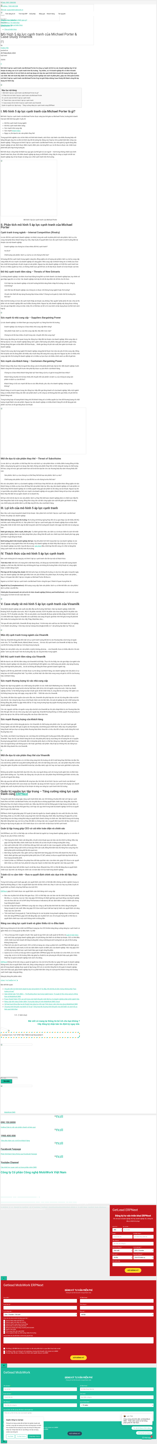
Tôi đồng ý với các (26, 1424)
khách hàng (16, 131)
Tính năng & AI (10, 14)
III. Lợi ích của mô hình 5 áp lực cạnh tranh (16, 98)
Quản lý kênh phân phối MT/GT (15, 1320)
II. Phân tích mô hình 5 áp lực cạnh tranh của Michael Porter (22, 95)
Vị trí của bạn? (137, 1247)
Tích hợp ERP (23, 14)
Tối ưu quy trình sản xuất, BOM (15, 1331)
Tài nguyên (62, 14)
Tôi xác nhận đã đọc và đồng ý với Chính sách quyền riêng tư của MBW (27, 1353)
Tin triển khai (10, 23)
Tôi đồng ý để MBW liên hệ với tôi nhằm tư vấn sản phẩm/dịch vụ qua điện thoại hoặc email (33, 1348)
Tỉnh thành (82, 1393)
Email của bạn (7, 1393)
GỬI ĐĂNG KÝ (78, 1358)
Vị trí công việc (7, 1311)
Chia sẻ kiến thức (12, 25)
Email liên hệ (7, 1304)
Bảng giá (42, 14)
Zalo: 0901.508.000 (9, 2)
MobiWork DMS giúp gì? (14, 20)
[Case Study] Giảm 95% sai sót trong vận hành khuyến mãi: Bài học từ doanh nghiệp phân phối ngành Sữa (41, 999)
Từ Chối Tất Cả (21, 1436)
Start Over (85, 1433)
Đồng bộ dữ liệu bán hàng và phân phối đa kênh (20, 1327)
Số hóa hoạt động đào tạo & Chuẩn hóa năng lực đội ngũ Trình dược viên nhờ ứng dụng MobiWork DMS (41, 1004)
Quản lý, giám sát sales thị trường (16, 1322)
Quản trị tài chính (11, 1329)
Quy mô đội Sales (85, 1401)
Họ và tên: (126, 1226)
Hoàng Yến (5, 48)
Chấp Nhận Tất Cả (34, 1436)
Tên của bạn (7, 1385)
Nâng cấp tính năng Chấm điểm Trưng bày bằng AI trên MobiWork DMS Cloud (32, 1002)
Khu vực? (115, 1254)
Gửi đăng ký (133, 1270)
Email (114, 1233)
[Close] (4, 1365)
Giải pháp (32, 14)
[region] (24, 1428)
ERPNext (21, 794)
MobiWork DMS (9, 1112)
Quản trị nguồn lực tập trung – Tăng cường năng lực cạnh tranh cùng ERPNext (28, 105)
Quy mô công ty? (138, 1254)
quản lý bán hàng (72, 935)
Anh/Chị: (115, 1226)
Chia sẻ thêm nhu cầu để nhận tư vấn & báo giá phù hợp (18, 1335)
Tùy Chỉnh (10, 1436)
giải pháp (38, 546)
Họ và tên (6, 1297)
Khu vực (82, 1311)
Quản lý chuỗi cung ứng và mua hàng (17, 1324)
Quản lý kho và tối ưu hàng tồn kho (16, 1326)
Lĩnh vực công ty (117, 1247)
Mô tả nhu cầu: (116, 1261)
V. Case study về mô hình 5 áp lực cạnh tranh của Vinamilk (21, 103)
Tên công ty (115, 1240)
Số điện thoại (137, 1233)
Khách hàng (51, 14)
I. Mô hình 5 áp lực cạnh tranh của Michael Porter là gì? (20, 93)
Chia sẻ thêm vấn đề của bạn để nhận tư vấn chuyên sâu (18, 1409)
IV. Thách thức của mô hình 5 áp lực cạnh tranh (17, 100)
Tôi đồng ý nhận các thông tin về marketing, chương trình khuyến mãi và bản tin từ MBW (32, 1351)
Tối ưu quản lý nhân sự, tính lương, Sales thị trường (21, 1333)
